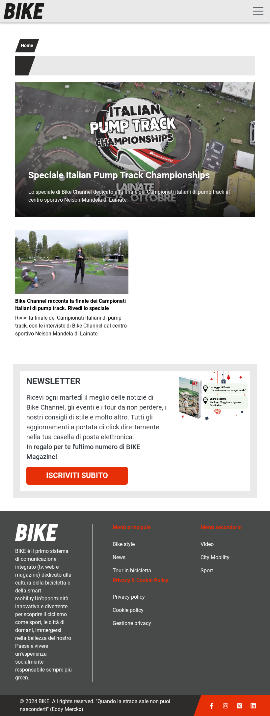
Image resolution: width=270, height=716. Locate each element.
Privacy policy (129, 597)
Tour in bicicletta (132, 570)
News (119, 557)
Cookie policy (128, 610)
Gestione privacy (132, 623)
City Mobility (215, 557)
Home (27, 45)
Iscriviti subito (77, 475)
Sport (207, 570)
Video (207, 544)
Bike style (124, 544)
